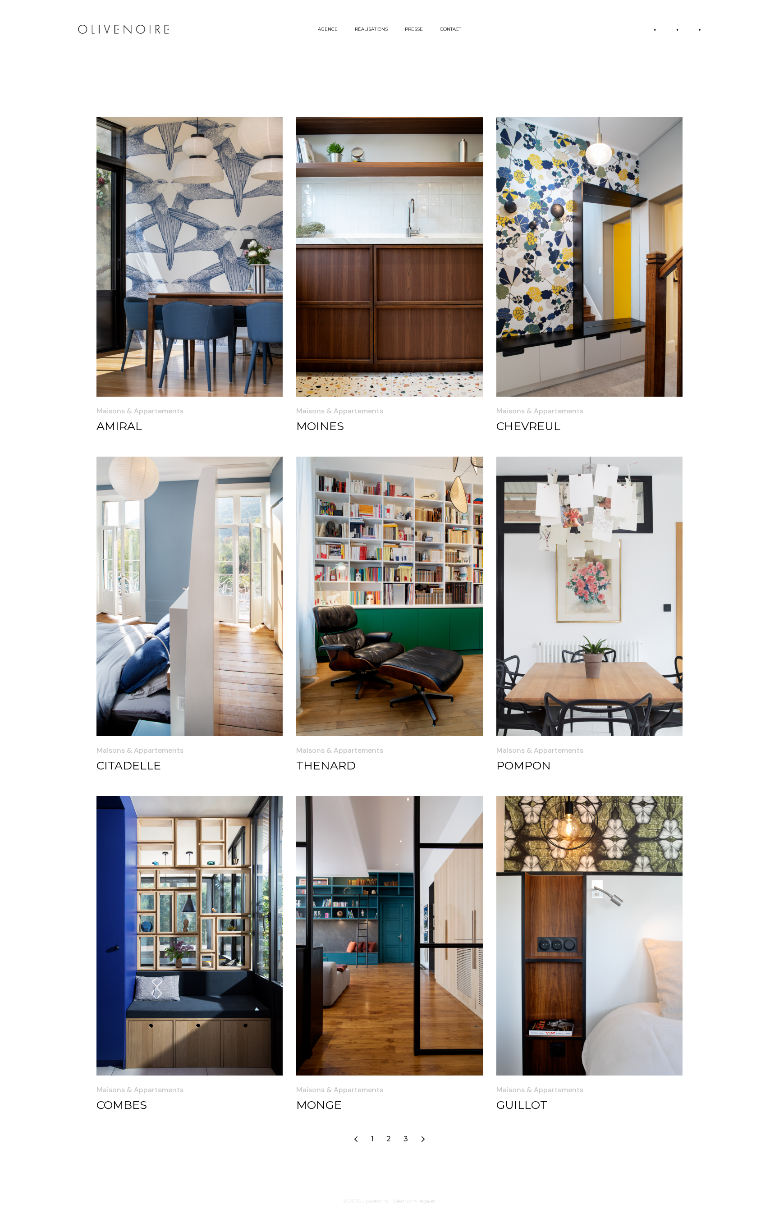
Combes (121, 1105)
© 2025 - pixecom (366, 1201)
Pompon (523, 765)
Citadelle (128, 765)
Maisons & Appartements (139, 411)
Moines (320, 426)
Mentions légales (414, 1201)
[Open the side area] (677, 29)
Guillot (521, 1105)
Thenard (326, 765)
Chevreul (528, 426)
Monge (319, 1105)
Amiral (119, 426)
